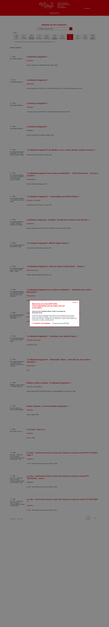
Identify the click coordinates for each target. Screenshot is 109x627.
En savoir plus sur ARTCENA (61, 323)
